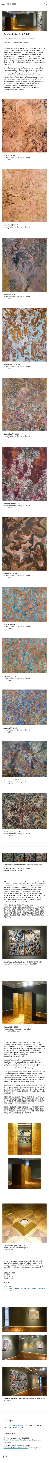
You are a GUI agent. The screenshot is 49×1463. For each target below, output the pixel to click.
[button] (3, 3)
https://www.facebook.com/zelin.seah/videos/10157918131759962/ (24, 1289)
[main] (24, 38)
